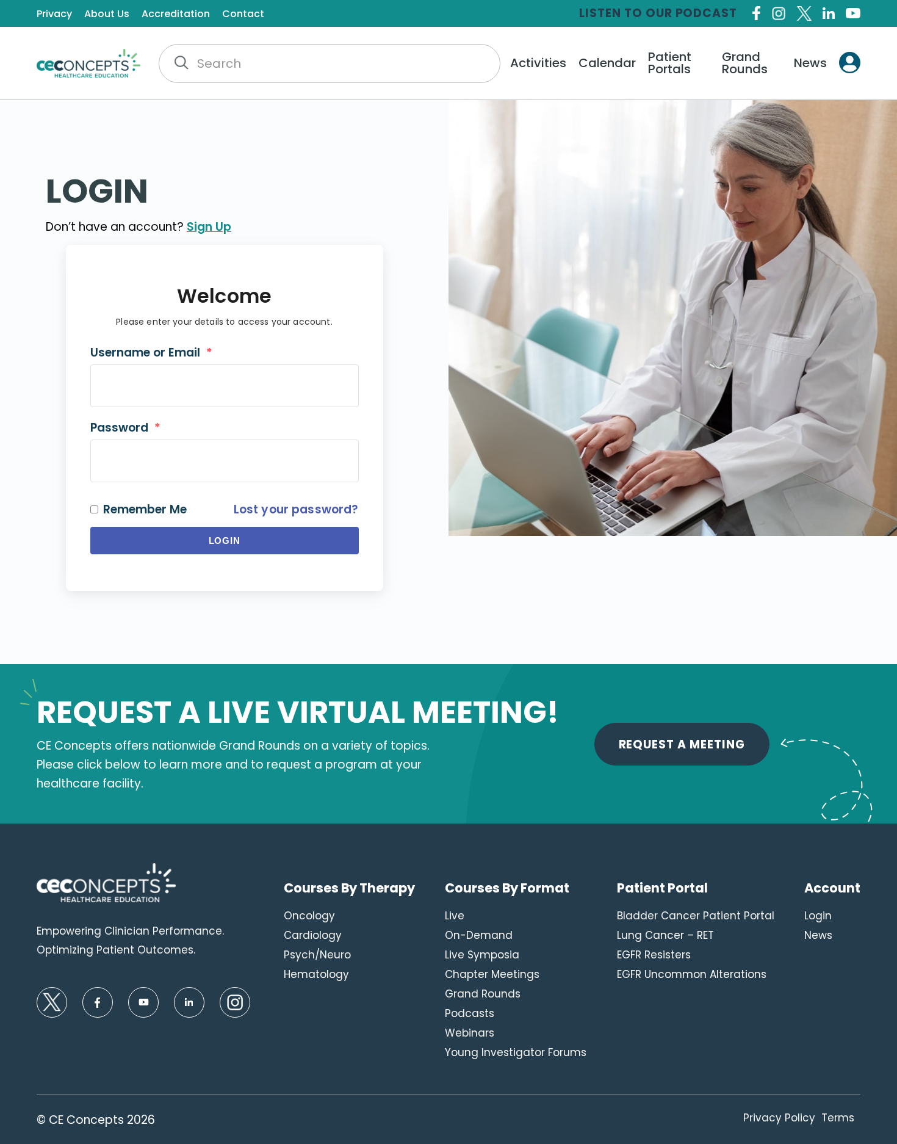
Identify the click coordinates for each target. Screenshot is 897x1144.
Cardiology (313, 935)
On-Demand (479, 935)
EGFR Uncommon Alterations (691, 974)
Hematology (316, 974)
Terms (837, 1117)
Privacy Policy (779, 1117)
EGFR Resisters (654, 954)
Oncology (309, 915)
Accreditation (176, 14)
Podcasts (469, 1013)
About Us (106, 14)
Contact (243, 14)
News (810, 63)
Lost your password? (296, 509)
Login (224, 540)
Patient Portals (669, 63)
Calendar (607, 63)
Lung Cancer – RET (665, 935)
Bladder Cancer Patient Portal (695, 915)
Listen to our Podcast (658, 13)
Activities (538, 63)
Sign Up (209, 227)
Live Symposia (482, 954)
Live (454, 915)
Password (125, 427)
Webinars (469, 1033)
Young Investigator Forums (515, 1052)
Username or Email (151, 352)
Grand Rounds (745, 63)
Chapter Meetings (492, 974)
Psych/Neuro (317, 954)
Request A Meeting (682, 744)
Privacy (54, 14)
